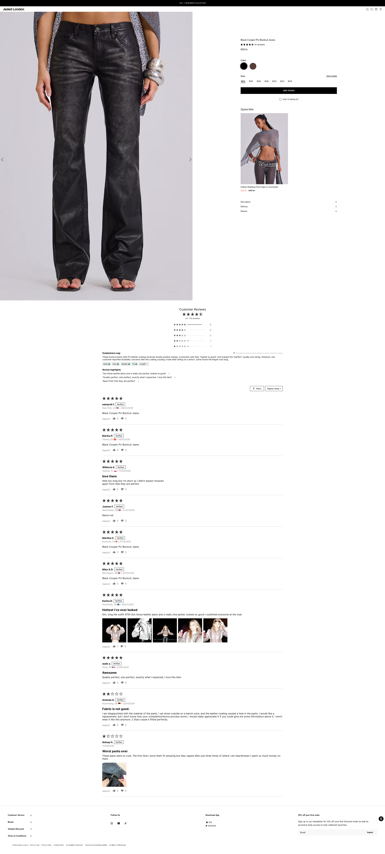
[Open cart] (376, 9)
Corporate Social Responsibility (96, 845)
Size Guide (331, 76)
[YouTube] (119, 823)
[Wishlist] (372, 9)
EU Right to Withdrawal (117, 845)
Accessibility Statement (74, 845)
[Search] (367, 9)
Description (245, 202)
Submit (370, 832)
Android (212, 825)
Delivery (244, 206)
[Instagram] (112, 823)
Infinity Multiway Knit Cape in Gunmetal (259, 187)
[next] (189, 159)
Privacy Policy (47, 845)
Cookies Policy (59, 845)
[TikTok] (126, 823)
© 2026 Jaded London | (20, 845)
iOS (210, 822)
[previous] (2, 159)
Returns (244, 211)
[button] (247, 44)
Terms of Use (34, 845)
